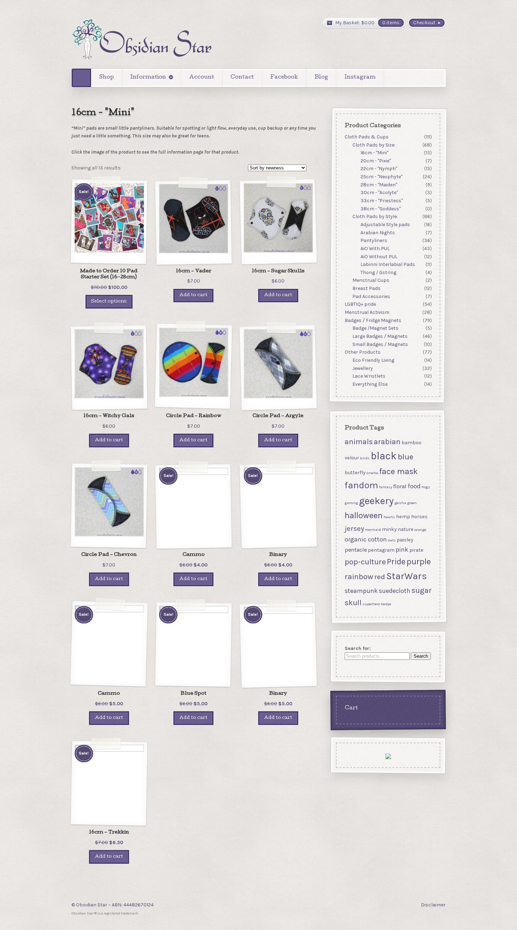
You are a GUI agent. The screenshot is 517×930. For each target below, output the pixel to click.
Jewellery (362, 368)
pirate (416, 550)
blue (405, 456)
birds (364, 458)
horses (419, 517)
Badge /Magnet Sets (375, 328)
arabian (387, 441)
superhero (370, 604)
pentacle (355, 549)
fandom (361, 485)
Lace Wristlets (368, 376)
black (383, 456)
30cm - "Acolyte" (379, 193)
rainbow (358, 576)
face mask (398, 471)
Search (420, 656)
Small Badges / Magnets (380, 344)
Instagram (360, 77)
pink (401, 549)
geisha (400, 503)
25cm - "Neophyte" (381, 177)
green (411, 503)
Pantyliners (373, 240)
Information (148, 77)
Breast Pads (366, 288)
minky (389, 529)
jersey (354, 528)
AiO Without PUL (378, 257)
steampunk (360, 590)
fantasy (385, 487)
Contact (242, 77)
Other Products (362, 352)
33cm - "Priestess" (381, 201)
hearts (389, 517)
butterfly (354, 473)
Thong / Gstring (378, 272)
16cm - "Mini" (374, 153)
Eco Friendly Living (373, 360)
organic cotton (365, 539)
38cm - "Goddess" (380, 209)
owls (391, 540)
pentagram (381, 550)
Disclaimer (433, 905)
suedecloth (394, 590)
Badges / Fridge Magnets (372, 320)
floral (399, 486)
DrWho (372, 473)
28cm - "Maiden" (378, 185)
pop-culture (364, 561)
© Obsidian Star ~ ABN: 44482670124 (112, 905)
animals (358, 441)
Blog (321, 77)
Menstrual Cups (370, 281)
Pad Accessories (371, 296)
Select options (109, 301)
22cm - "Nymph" (378, 169)
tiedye (386, 604)
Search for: (357, 648)
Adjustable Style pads (385, 225)
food (413, 486)
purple (418, 561)
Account (201, 77)
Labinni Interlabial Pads (387, 264)
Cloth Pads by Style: (375, 217)
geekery (376, 501)
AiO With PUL (375, 249)
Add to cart (193, 295)
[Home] (81, 78)
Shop (106, 77)
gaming (351, 503)
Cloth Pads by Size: (373, 145)
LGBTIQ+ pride (360, 305)
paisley (404, 540)
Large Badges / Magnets (380, 336)
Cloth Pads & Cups (366, 137)
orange (420, 529)
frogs (425, 487)
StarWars (406, 576)
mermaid (373, 529)
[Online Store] (141, 39)
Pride (396, 561)
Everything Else (370, 384)
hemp (403, 517)
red (379, 576)
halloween (363, 515)
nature (405, 529)
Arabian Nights (377, 233)
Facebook (284, 77)
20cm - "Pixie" (375, 161)
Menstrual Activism (366, 312)
